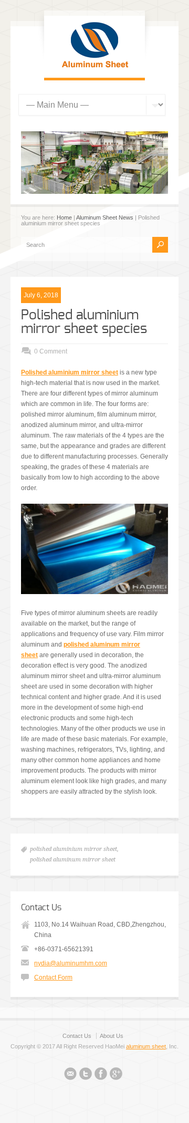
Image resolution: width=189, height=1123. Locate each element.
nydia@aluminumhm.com (70, 963)
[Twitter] (85, 1075)
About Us (111, 1036)
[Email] (70, 1075)
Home (64, 217)
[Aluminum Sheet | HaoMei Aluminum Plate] (94, 67)
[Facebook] (100, 1075)
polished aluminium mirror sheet (73, 849)
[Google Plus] (116, 1075)
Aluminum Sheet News (104, 217)
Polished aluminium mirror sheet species (84, 322)
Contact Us (76, 1036)
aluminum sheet (146, 1046)
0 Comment (50, 351)
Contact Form (53, 977)
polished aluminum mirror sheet (73, 859)
